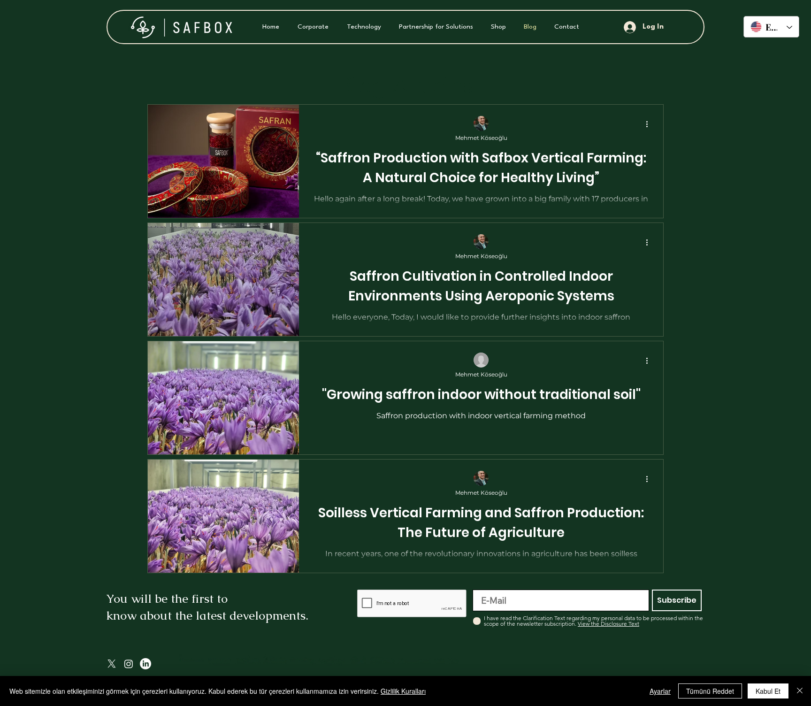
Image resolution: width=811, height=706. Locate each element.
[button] (311, 27)
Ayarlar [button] (660, 691)
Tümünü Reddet (710, 691)
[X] (111, 663)
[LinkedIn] (145, 663)
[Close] (799, 690)
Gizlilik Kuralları (403, 691)
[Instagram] (128, 663)
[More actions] (650, 124)
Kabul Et (768, 691)
